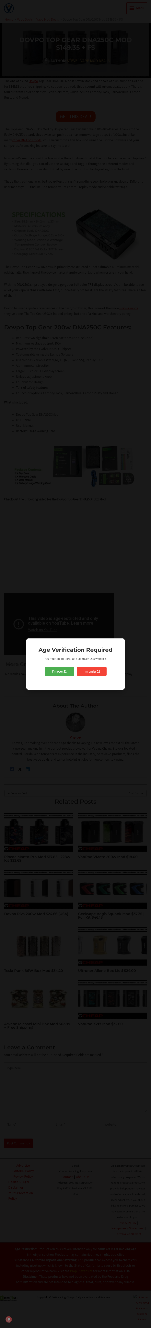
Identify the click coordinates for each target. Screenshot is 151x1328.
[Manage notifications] (9, 1319)
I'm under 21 (92, 671)
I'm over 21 (59, 671)
